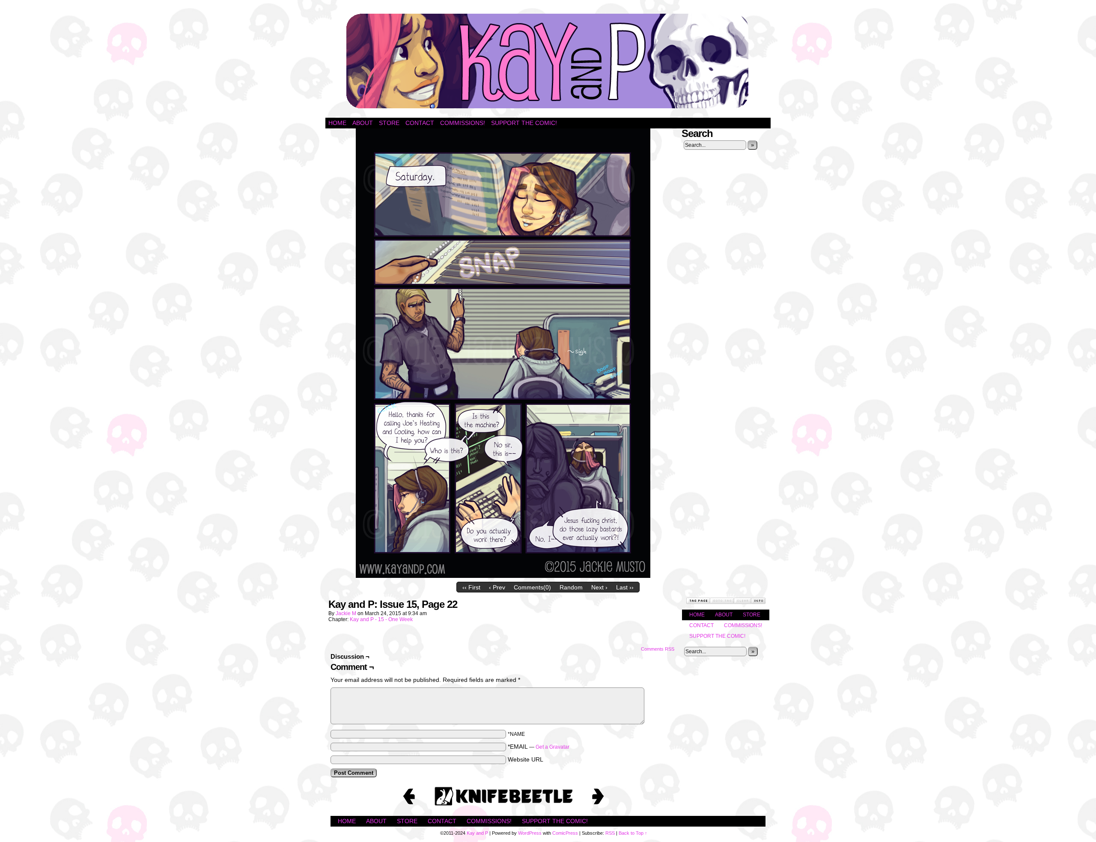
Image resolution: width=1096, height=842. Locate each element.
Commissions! (462, 122)
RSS (610, 833)
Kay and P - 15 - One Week (381, 619)
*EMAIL (538, 746)
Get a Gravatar (552, 747)
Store (389, 122)
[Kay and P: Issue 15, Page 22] (503, 575)
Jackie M (346, 613)
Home (337, 122)
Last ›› (625, 587)
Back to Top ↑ (633, 833)
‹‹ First (471, 587)
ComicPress (565, 833)
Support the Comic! (524, 122)
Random (571, 587)
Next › (599, 587)
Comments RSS (657, 649)
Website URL (525, 759)
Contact (419, 122)
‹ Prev (497, 587)
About (362, 122)
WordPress (530, 833)
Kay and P (548, 61)
